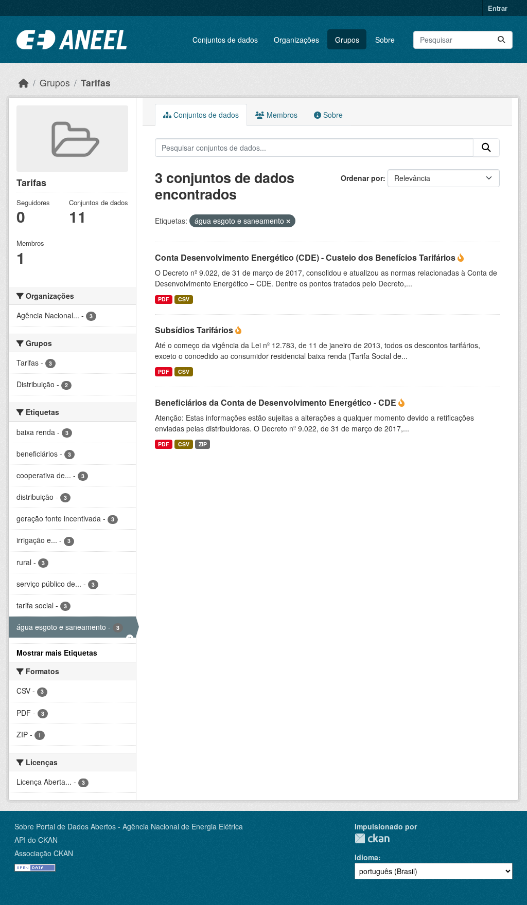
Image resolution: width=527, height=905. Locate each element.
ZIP (203, 444)
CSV (183, 299)
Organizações (296, 39)
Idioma (366, 857)
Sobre (385, 39)
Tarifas (96, 82)
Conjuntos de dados (225, 39)
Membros (281, 115)
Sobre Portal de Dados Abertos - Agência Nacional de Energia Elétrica (128, 826)
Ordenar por (362, 178)
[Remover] (288, 221)
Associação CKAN (43, 853)
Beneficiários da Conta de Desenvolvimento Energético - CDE (276, 402)
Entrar (497, 8)
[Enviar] (501, 40)
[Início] (24, 82)
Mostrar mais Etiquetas (56, 652)
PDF (163, 299)
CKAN (372, 838)
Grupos (347, 39)
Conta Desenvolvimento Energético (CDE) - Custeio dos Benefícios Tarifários (306, 257)
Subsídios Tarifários (195, 330)
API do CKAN (36, 840)
